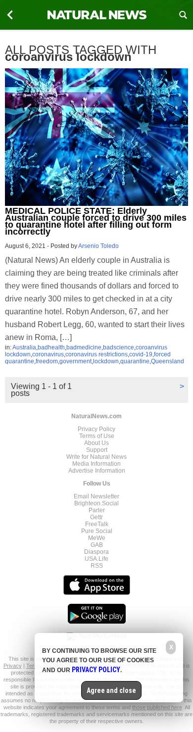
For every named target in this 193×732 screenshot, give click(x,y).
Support (96, 449)
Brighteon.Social (96, 503)
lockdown (106, 361)
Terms (34, 666)
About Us (96, 442)
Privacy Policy (96, 429)
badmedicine (83, 347)
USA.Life (96, 558)
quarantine (134, 361)
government (75, 361)
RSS (97, 565)
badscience (118, 347)
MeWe (96, 538)
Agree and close (111, 690)
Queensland (167, 361)
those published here (157, 707)
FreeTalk (96, 524)
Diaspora (96, 551)
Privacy (12, 666)
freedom (47, 361)
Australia (24, 347)
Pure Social (96, 531)
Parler (97, 510)
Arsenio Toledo (98, 246)
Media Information (96, 463)
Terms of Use (96, 436)
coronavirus (48, 354)
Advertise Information (96, 470)
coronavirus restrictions (96, 354)
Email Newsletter (96, 496)
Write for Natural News (96, 456)
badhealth (51, 347)
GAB (97, 544)
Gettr (96, 517)
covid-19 (140, 354)
